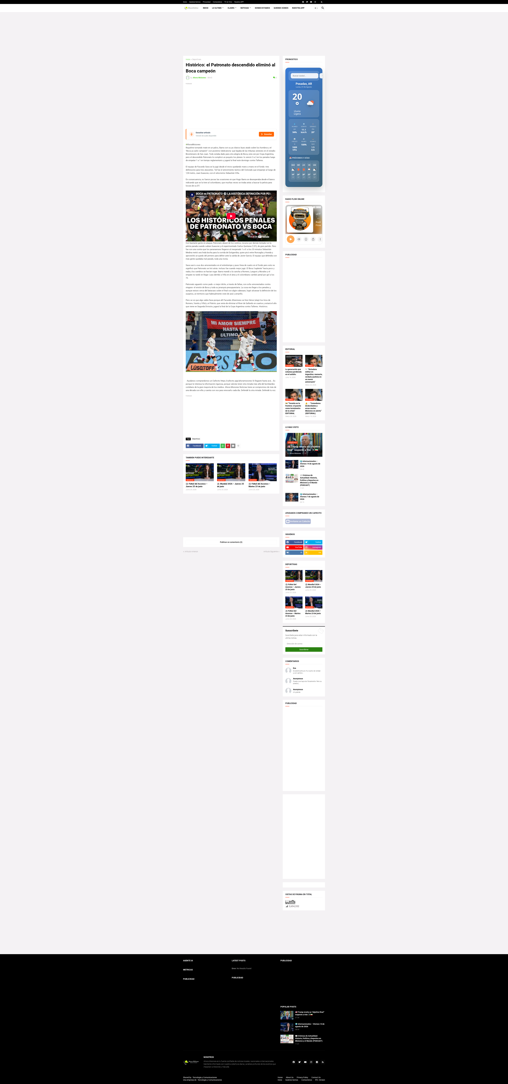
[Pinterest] (228, 446)
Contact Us (316, 1077)
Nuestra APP (239, 2)
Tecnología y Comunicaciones (210, 1080)
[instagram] (315, 2)
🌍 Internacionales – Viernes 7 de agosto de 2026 (309, 496)
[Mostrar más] (238, 446)
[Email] (233, 446)
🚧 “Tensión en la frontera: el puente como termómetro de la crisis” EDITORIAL (293, 408)
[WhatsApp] (223, 446)
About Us (289, 1077)
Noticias (245, 8)
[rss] (322, 2)
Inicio (185, 2)
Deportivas (196, 59)
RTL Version (320, 1080)
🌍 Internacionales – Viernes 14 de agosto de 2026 (310, 463)
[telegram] (317, 1062)
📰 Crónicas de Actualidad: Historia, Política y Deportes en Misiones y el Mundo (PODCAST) (309, 480)
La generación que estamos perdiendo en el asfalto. (293, 371)
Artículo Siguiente (271, 551)
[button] (316, 8)
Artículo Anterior (191, 551)
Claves (231, 8)
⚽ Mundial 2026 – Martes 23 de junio (313, 612)
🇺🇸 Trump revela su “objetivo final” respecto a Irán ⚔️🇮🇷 (309, 1013)
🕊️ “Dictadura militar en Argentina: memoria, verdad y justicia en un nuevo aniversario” (313, 375)
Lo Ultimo (217, 8)
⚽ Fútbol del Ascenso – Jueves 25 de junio (196, 485)
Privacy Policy (302, 1077)
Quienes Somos (194, 2)
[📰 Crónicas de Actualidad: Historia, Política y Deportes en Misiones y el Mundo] (291, 478)
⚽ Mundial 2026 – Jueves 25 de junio (230, 485)
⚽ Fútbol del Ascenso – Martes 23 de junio (259, 485)
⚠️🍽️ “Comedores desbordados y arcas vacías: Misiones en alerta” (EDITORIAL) (313, 408)
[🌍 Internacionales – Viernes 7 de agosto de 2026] (291, 497)
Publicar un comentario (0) (231, 542)
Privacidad (206, 2)
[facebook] (303, 2)
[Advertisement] (254, 33)
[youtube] (311, 2)
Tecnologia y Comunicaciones (205, 1077)
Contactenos (217, 2)
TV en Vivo (228, 2)
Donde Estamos (262, 8)
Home (280, 1077)
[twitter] (307, 2)
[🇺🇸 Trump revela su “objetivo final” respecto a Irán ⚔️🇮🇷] (286, 1015)
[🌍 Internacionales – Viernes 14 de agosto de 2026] (291, 464)
